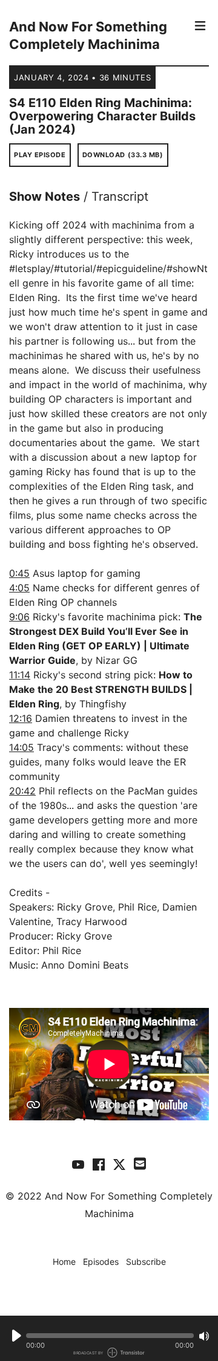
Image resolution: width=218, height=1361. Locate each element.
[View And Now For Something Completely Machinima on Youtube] (78, 1164)
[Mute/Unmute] (204, 1336)
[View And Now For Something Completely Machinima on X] (119, 1164)
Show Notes (44, 196)
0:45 (19, 573)
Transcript (119, 196)
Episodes (101, 1261)
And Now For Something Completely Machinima (88, 35)
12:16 (20, 718)
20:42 (22, 791)
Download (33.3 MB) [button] (123, 155)
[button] (110, 1335)
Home (64, 1261)
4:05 (19, 588)
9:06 (19, 617)
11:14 (19, 675)
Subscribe (146, 1261)
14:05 (21, 747)
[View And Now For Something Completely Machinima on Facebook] (99, 1164)
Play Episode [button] (40, 155)
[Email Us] (140, 1163)
